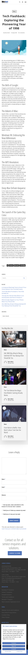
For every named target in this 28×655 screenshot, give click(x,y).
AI (7, 265)
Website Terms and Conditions (10, 610)
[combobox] (14, 316)
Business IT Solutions (8, 590)
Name (3, 479)
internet (11, 265)
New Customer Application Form (11, 602)
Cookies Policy (6, 615)
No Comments (21, 32)
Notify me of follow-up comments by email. (15, 510)
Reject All (14, 646)
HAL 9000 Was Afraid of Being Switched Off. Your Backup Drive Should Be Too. (14, 305)
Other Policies (5, 617)
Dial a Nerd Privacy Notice (9, 612)
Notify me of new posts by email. (12, 514)
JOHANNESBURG (6, 566)
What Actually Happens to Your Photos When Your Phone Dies (13, 300)
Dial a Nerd (7, 32)
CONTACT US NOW (14, 553)
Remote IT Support (7, 599)
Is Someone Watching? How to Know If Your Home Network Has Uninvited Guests (14, 288)
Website (4, 495)
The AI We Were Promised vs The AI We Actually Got (13, 292)
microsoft (16, 265)
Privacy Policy (8, 651)
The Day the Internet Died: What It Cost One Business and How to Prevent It (13, 296)
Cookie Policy (19, 651)
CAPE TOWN (5, 575)
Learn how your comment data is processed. (14, 529)
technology (22, 265)
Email (3, 487)
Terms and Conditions (8, 597)
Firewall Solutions (7, 594)
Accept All (13, 649)
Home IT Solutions (7, 592)
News (14, 11)
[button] (25, 2)
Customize (13, 643)
